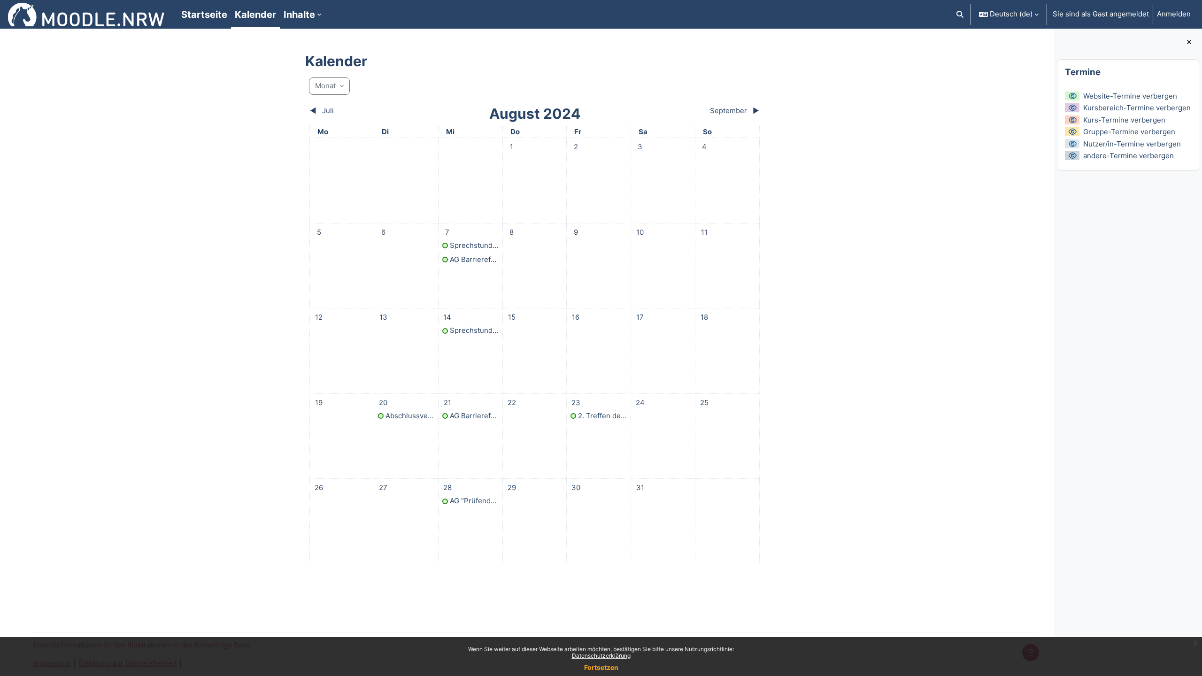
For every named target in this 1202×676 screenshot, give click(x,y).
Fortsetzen (601, 667)
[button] (960, 14)
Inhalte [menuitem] (299, 14)
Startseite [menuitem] (204, 14)
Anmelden (1174, 13)
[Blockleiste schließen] (1189, 42)
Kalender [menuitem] (255, 14)
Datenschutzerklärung (601, 655)
